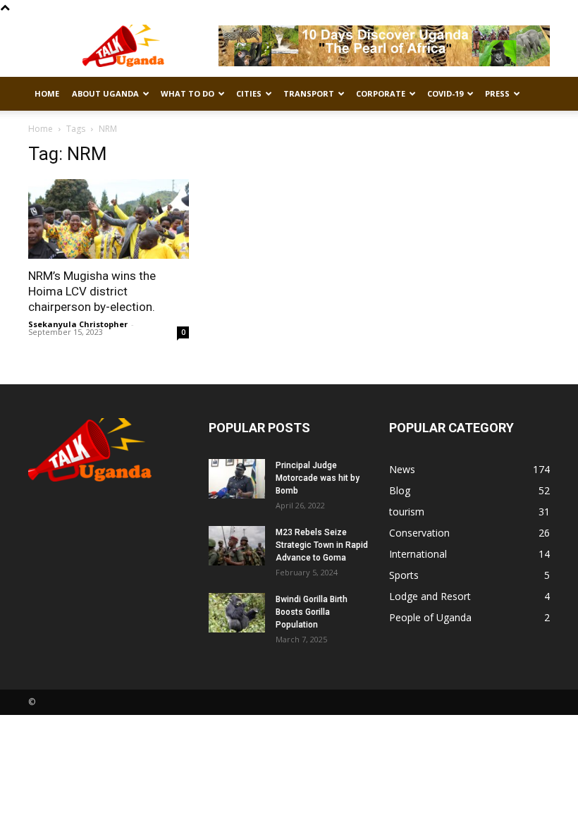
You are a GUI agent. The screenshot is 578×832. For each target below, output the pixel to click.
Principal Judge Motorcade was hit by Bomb (317, 478)
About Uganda (105, 93)
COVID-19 (445, 93)
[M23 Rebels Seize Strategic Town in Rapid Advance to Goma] (237, 545)
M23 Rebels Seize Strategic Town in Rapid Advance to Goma (322, 545)
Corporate (380, 93)
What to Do (187, 93)
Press (497, 93)
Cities (249, 93)
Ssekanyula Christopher (78, 324)
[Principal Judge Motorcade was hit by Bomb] (237, 478)
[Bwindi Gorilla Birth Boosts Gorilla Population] (237, 612)
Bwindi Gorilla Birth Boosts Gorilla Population (312, 612)
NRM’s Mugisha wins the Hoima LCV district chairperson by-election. (92, 291)
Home (47, 93)
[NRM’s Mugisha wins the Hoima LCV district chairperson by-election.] (108, 219)
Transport (308, 93)
